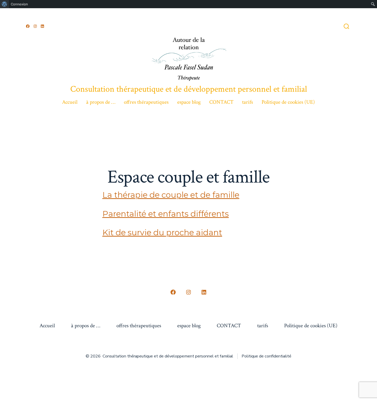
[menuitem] (4, 4)
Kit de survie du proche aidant (162, 232)
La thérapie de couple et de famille (170, 195)
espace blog (189, 102)
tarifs (247, 102)
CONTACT (221, 102)
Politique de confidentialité (266, 356)
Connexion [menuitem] (19, 4)
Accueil (69, 102)
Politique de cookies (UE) (288, 102)
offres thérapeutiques (146, 102)
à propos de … (100, 102)
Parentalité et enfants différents (165, 214)
